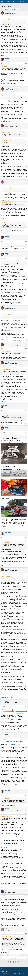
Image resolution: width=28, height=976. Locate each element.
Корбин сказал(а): (5, 244)
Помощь (3, 971)
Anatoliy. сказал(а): (5, 140)
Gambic (7, 701)
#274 (26, 574)
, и (7, 697)
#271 (26, 410)
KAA (6, 405)
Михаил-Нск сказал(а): (6, 576)
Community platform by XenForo (11, 973)
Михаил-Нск (8, 532)
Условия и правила (13, 970)
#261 (26, 17)
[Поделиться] (24, 17)
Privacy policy (20, 970)
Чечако (6, 890)
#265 (26, 186)
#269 (26, 348)
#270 (26, 366)
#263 (26, 93)
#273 (26, 537)
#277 (26, 795)
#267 (26, 258)
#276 (26, 739)
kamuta (7, 181)
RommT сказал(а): (5, 66)
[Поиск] (26, 1)
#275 (26, 706)
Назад (6, 9)
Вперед (16, 9)
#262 (26, 63)
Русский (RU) (4, 968)
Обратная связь (4, 970)
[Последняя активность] (23, 1)
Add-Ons (24, 973)
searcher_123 (9, 741)
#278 (26, 813)
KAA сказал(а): (4, 95)
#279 (26, 895)
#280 (26, 933)
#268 (26, 312)
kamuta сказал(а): (5, 19)
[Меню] (1, 1)
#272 (26, 432)
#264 (26, 129)
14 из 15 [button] (11, 9)
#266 (26, 241)
